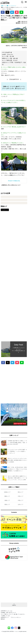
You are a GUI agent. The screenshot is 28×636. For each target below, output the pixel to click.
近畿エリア (7, 500)
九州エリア (20, 504)
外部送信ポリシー (5, 617)
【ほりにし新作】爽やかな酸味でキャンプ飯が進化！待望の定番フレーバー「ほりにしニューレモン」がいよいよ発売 (17, 477)
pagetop (14, 605)
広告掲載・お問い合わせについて (8, 612)
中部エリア (20, 496)
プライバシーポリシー (16, 617)
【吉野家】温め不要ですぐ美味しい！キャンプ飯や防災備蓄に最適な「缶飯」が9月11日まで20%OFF (17, 442)
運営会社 (3, 619)
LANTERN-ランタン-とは (6, 611)
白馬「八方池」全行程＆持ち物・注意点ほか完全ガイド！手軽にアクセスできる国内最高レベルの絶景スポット (17, 468)
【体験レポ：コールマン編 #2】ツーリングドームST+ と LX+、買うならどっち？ (13, 87)
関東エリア (7, 496)
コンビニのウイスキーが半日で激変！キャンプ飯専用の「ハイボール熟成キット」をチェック (17, 451)
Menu (25, 1)
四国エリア (7, 504)
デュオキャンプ (5, 209)
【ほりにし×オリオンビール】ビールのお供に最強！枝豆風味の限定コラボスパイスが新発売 (17, 460)
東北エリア (20, 492)
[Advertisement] (14, 277)
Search (22, 1)
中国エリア (20, 500)
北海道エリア (7, 492)
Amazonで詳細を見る (14, 181)
